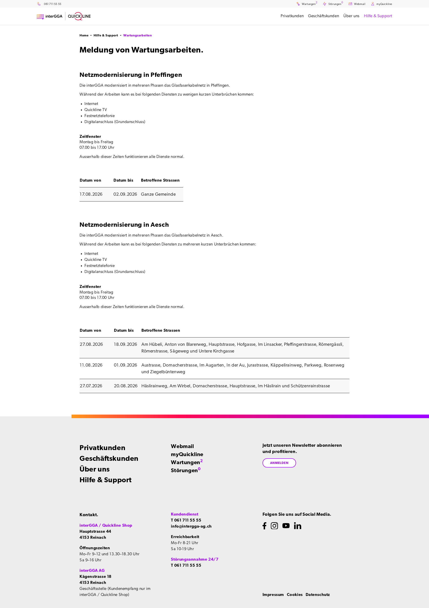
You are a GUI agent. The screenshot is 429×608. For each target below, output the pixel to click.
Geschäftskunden (109, 458)
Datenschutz (318, 595)
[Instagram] (274, 525)
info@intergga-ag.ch (191, 526)
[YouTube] (286, 525)
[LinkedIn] (297, 525)
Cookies (295, 595)
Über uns (95, 469)
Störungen (185, 470)
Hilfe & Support (106, 480)
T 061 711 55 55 (186, 520)
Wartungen (187, 462)
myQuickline (187, 454)
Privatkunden (102, 447)
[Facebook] (264, 525)
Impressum (273, 595)
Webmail (182, 446)
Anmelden (279, 463)
